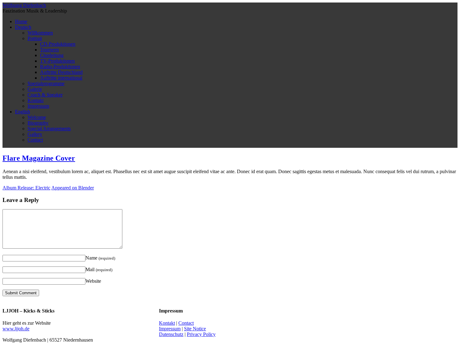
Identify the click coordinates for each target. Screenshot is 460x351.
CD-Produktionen (57, 44)
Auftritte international (61, 77)
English (22, 111)
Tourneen (49, 49)
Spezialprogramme (46, 83)
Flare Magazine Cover (39, 158)
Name (100, 258)
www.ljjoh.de (16, 328)
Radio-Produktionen (60, 66)
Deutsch (23, 27)
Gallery (35, 134)
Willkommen (40, 32)
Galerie (35, 89)
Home (21, 21)
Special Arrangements (49, 128)
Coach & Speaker (45, 94)
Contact (35, 139)
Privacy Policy (201, 334)
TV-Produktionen (57, 61)
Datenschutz (171, 334)
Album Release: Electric (26, 187)
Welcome (37, 117)
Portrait (35, 38)
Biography (38, 123)
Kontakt (35, 100)
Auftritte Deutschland (61, 72)
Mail (98, 269)
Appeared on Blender (72, 187)
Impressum (38, 106)
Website (93, 281)
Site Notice (195, 328)
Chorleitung (52, 55)
